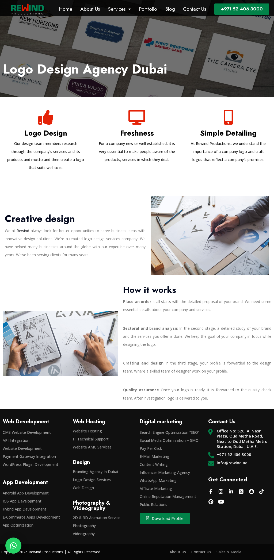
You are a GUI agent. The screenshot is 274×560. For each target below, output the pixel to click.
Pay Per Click (151, 448)
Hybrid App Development (24, 509)
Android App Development (26, 493)
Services (117, 9)
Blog (170, 9)
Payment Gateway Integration (29, 456)
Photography (84, 525)
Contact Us (194, 9)
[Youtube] (221, 502)
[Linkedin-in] (231, 491)
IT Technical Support (91, 439)
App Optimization (18, 525)
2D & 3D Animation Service (96, 517)
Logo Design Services (92, 479)
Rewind (23, 230)
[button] (13, 546)
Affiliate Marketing (156, 488)
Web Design (83, 487)
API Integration (16, 440)
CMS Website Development (27, 432)
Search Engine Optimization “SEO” (169, 432)
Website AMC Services (92, 447)
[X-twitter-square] (241, 491)
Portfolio (148, 9)
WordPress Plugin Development (30, 464)
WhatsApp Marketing (158, 480)
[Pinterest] (211, 502)
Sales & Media (228, 551)
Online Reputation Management (168, 496)
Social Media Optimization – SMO (169, 440)
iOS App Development (22, 501)
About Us (90, 9)
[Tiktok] (262, 491)
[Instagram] (221, 491)
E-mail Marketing (154, 456)
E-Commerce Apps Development (31, 517)
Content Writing (154, 464)
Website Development (22, 448)
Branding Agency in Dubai (95, 471)
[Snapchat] (251, 491)
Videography (84, 533)
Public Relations (153, 504)
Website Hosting (87, 431)
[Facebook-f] (211, 491)
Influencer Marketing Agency (165, 472)
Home (65, 9)
